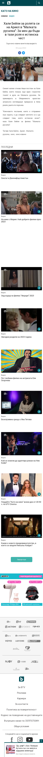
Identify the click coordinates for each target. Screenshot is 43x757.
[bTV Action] (9, 627)
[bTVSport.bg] (33, 640)
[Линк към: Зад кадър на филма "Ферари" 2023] (21, 287)
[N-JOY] (8, 662)
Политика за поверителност (21, 709)
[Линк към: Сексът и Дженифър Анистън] (21, 170)
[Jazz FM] (34, 662)
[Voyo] (7, 641)
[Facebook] (12, 738)
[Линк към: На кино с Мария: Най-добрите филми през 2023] (21, 211)
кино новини (21, 134)
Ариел (22, 131)
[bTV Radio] (21, 662)
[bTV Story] (23, 627)
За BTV (21, 687)
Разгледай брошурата (31, 576)
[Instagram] (20, 738)
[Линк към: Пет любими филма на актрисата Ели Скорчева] (21, 370)
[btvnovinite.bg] (20, 636)
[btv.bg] (8, 622)
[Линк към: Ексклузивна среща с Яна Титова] (21, 411)
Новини (4, 16)
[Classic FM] (16, 668)
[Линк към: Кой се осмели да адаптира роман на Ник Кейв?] (21, 452)
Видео (11, 16)
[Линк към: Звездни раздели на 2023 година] (21, 328)
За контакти (21, 704)
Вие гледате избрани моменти (25, 754)
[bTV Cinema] (31, 622)
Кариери (21, 698)
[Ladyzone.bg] (19, 641)
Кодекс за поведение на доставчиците (21, 715)
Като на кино (9, 11)
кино (13, 134)
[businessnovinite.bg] (35, 636)
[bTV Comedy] (18, 622)
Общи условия (21, 726)
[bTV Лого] (21, 679)
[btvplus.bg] (7, 636)
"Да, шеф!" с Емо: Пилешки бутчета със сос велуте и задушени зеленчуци (27, 748)
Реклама (21, 693)
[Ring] (35, 627)
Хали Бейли (14, 131)
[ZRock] (27, 669)
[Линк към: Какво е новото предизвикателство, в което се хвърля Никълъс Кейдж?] (21, 535)
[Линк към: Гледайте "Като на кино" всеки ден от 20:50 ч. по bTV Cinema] (21, 493)
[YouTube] (29, 738)
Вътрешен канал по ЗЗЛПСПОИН (21, 720)
